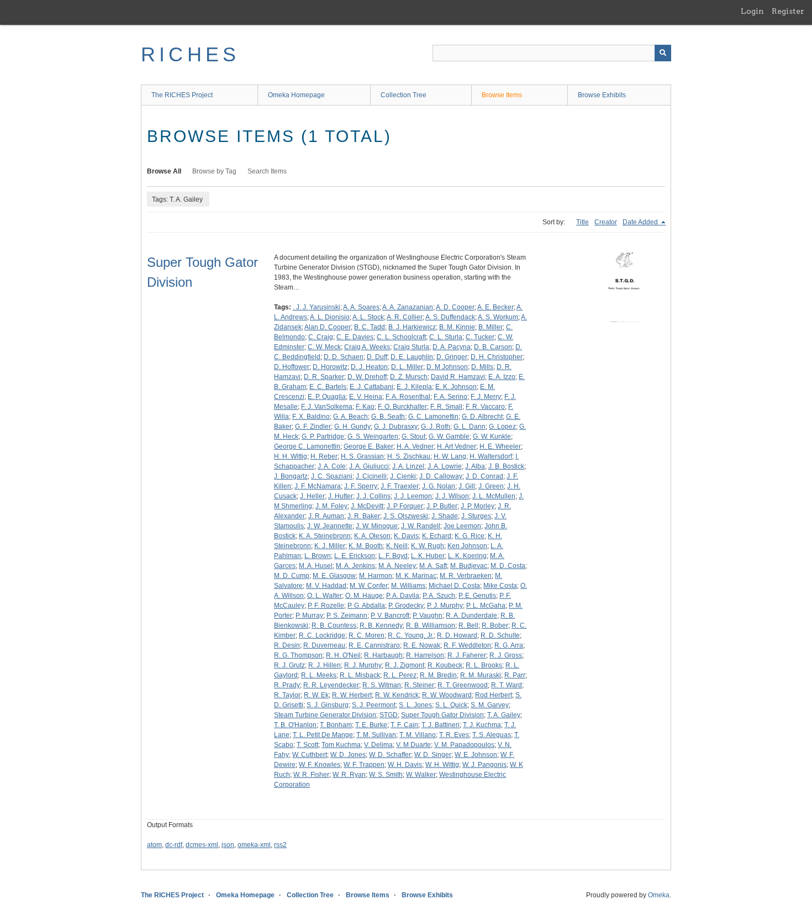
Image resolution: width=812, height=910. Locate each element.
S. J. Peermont (374, 705)
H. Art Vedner (456, 446)
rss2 (280, 845)
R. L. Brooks (484, 665)
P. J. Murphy (445, 605)
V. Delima (378, 745)
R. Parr (514, 675)
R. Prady (287, 685)
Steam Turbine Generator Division (325, 715)
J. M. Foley (331, 506)
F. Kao (365, 407)
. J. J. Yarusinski (316, 307)
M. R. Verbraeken (466, 576)
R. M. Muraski (480, 675)
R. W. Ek (316, 695)
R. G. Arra (508, 645)
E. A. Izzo (501, 377)
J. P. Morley (477, 506)
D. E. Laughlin (412, 357)
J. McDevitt (367, 506)
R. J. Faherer (466, 655)
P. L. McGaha (485, 605)
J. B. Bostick (506, 466)
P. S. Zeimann (346, 615)
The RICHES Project (182, 95)
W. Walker (421, 775)
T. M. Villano (417, 735)
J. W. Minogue (377, 526)
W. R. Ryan (349, 775)
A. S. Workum (498, 317)
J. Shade (444, 516)
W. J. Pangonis (484, 765)
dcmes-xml (202, 845)
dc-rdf (173, 845)
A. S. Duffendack (450, 317)
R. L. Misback (360, 675)
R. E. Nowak (421, 645)
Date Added (641, 222)
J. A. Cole (332, 466)
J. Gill (466, 486)
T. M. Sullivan (376, 735)
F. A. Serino (450, 397)
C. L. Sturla (445, 337)
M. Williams (408, 586)
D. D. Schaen (343, 357)
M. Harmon (375, 576)
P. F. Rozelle (326, 605)
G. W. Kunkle (492, 436)
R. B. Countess (334, 625)
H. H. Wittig (290, 456)
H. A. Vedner (415, 446)
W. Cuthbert (309, 755)
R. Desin (287, 645)
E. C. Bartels (327, 387)
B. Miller (490, 327)
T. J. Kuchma (482, 725)
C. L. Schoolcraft (401, 337)
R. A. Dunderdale (471, 615)
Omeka (658, 895)
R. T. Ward (506, 685)
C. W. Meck (324, 347)
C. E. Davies (354, 337)
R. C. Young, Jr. (411, 635)
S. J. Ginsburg (328, 705)
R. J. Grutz (289, 665)
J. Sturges (476, 516)
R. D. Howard (457, 635)
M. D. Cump (291, 576)
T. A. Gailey (503, 715)
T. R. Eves (454, 735)
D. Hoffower (291, 367)
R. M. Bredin (438, 675)
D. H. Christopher (497, 357)
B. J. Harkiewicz (412, 327)
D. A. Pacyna (452, 347)
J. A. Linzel (408, 466)
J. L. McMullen (493, 496)
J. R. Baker (363, 516)
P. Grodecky (406, 605)
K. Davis (406, 536)
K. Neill (397, 546)
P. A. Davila (402, 595)
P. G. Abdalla (366, 605)
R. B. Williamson (430, 625)
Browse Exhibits (602, 95)
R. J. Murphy (363, 665)
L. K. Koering (467, 556)
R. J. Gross (505, 655)
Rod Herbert (493, 695)
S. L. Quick (451, 705)
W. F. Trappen (364, 765)
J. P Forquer (405, 506)
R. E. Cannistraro (374, 645)
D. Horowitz (330, 367)
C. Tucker (480, 337)
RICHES (190, 54)
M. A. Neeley (397, 566)
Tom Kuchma (341, 745)
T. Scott (307, 745)
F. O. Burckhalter (402, 407)
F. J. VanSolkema (326, 407)
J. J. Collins (373, 496)
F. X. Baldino (311, 416)
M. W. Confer (369, 586)
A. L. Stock (368, 317)
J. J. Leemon (413, 496)
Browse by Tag (214, 171)
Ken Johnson (467, 546)
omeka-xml (254, 845)
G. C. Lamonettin (433, 416)
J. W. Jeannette (329, 526)
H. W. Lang (450, 456)
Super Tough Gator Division (442, 715)
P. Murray (309, 615)
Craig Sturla (411, 347)
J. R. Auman (326, 516)
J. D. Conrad (484, 476)
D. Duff (377, 357)
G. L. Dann (470, 426)
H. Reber (324, 456)
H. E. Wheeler (500, 446)
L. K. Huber (428, 556)
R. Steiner (419, 685)
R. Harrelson (425, 655)
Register (788, 11)
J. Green (491, 486)
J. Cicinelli (371, 476)
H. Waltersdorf (491, 456)
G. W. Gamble (449, 436)
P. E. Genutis (477, 595)
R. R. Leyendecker (331, 685)
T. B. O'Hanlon (295, 725)
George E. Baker (368, 446)
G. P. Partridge (323, 436)
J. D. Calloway (440, 476)
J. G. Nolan (438, 486)
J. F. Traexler (400, 486)
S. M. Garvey (490, 705)
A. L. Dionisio (330, 317)
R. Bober (495, 625)
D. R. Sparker (324, 377)
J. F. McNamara (317, 486)
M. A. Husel (316, 566)
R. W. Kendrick (397, 695)
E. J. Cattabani (371, 387)
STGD (388, 715)
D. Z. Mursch (409, 377)
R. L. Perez (399, 675)
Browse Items (502, 95)
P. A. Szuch (439, 595)
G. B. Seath (388, 416)
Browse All (164, 171)
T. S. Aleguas (491, 735)
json (228, 845)
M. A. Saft (433, 566)
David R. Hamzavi (458, 377)
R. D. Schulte (500, 635)
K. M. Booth (366, 546)
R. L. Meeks (318, 675)
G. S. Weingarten (372, 436)
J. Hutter (340, 496)
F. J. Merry (486, 397)
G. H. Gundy (352, 426)
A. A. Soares (361, 307)
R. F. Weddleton (467, 645)
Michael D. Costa (454, 586)
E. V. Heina (365, 397)
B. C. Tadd (369, 327)
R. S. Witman (381, 685)
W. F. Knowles (319, 765)
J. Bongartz (291, 476)
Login (752, 11)
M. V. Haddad (326, 586)
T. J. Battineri (440, 725)
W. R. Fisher (311, 775)
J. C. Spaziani (331, 476)
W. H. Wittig (442, 765)
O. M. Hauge (364, 595)
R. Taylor (287, 695)
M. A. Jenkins (355, 566)
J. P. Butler (441, 506)
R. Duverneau (324, 645)
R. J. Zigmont (404, 665)
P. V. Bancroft (390, 615)
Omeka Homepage (296, 95)
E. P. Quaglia (327, 397)
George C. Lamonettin (307, 446)
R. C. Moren (366, 635)
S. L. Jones (415, 705)
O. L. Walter (324, 595)
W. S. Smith (386, 775)
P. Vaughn (427, 615)
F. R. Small (446, 407)
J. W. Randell (420, 526)
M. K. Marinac (416, 576)
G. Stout (413, 436)
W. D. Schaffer (390, 755)
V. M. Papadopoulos (464, 745)
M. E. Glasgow (334, 576)
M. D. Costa (508, 566)
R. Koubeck (445, 665)
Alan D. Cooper (327, 327)
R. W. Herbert (352, 695)
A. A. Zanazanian (407, 307)
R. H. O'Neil (343, 655)
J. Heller (312, 496)
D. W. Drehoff (367, 377)
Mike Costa (500, 586)
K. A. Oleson (372, 536)
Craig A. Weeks (367, 347)
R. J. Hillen (324, 665)
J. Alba (475, 466)
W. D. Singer (432, 755)
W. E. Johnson (476, 755)
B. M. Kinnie (457, 327)
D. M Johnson (447, 367)
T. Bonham (336, 725)
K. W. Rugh (427, 546)
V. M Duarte (413, 745)
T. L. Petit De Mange (323, 735)
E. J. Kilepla (414, 387)
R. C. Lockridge (322, 635)
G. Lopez (502, 426)
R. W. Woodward (447, 695)
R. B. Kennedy (381, 625)
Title (582, 222)
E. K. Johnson (456, 387)
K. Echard (436, 536)
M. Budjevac (468, 566)
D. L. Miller (407, 367)
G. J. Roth (435, 426)
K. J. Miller (329, 546)
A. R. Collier (405, 317)
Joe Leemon (462, 526)
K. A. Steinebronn (325, 536)
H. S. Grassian (362, 456)
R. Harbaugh (383, 655)
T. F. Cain (404, 725)
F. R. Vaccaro (485, 407)
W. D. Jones (348, 755)
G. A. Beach (350, 416)
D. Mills (482, 367)
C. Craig (320, 337)
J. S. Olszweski (405, 516)
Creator (605, 222)
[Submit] (663, 53)
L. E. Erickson (354, 556)
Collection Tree (403, 95)
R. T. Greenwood (462, 685)
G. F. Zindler (313, 426)
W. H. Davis (405, 765)
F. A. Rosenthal (408, 397)
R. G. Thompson (298, 655)
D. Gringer (451, 357)
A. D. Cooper (455, 307)
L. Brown (317, 556)
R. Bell (468, 625)
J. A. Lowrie (445, 466)
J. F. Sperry (360, 486)
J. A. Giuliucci (369, 466)
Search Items (267, 171)
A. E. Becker (495, 307)
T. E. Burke (371, 725)
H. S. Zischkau (408, 456)
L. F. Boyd (393, 556)
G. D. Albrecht (482, 416)
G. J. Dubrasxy (396, 426)
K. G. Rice (469, 536)
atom (154, 845)
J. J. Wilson (452, 496)
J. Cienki (403, 476)
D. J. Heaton (369, 367)
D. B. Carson (493, 347)
